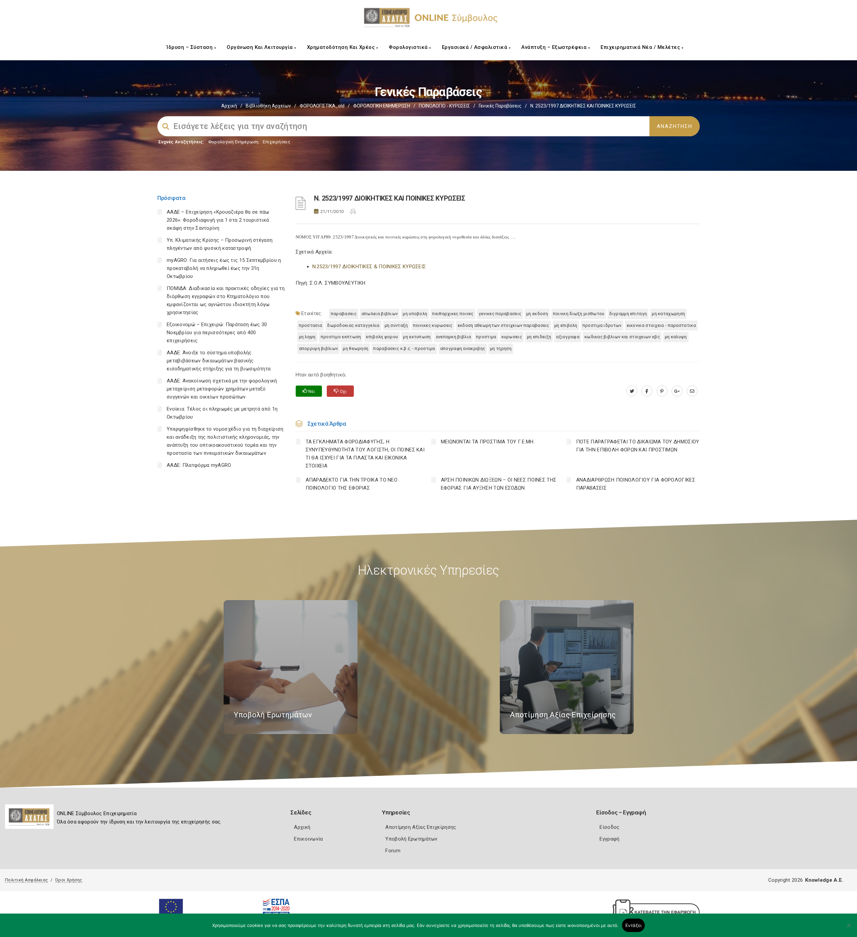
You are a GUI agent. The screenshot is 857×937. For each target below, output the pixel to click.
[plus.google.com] (677, 391)
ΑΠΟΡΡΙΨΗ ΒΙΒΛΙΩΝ (318, 348)
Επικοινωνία (308, 839)
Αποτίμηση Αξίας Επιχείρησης (420, 827)
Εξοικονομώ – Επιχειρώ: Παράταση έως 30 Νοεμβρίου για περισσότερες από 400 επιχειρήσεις (217, 332)
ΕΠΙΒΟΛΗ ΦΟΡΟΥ (382, 336)
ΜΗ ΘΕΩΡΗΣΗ (355, 348)
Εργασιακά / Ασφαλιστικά (475, 47)
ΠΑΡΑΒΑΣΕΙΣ (344, 313)
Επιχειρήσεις (276, 141)
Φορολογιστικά (409, 47)
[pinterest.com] (662, 391)
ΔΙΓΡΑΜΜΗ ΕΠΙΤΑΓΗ (628, 313)
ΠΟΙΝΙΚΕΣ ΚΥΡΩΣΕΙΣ (433, 325)
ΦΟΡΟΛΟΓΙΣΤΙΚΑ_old (322, 106)
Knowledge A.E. (824, 880)
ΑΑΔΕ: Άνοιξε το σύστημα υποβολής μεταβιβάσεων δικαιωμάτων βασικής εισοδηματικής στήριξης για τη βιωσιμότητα (218, 361)
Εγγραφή (609, 839)
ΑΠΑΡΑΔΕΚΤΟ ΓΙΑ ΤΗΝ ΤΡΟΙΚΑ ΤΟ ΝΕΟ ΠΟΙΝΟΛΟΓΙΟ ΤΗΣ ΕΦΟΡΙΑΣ (352, 484)
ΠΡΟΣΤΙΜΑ (486, 336)
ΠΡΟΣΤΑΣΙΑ (310, 325)
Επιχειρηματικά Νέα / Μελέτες (641, 47)
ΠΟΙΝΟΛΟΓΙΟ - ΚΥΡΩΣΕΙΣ (444, 106)
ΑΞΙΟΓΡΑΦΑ (567, 336)
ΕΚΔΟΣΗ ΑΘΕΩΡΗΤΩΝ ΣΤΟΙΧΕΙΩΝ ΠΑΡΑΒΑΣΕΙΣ (503, 325)
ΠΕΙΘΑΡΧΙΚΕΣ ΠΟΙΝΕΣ (452, 313)
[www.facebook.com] (646, 391)
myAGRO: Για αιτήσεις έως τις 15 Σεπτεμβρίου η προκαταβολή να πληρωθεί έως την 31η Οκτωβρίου (224, 268)
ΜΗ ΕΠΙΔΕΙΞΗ (539, 336)
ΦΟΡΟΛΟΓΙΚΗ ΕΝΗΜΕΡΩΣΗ (381, 106)
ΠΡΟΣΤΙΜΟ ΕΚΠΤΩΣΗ (341, 336)
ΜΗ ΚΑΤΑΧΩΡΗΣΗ (668, 313)
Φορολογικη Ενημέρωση (233, 141)
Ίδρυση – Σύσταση (190, 47)
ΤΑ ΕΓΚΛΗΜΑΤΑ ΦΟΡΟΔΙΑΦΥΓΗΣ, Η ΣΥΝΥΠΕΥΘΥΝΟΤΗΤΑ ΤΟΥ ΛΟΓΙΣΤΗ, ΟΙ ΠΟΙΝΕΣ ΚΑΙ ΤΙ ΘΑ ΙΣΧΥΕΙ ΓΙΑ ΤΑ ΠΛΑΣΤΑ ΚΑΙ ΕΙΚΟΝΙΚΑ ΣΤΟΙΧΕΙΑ (365, 454)
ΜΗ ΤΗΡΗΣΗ (501, 348)
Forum (392, 851)
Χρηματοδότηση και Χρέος (341, 47)
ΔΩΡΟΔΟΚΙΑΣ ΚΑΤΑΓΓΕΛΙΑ (353, 325)
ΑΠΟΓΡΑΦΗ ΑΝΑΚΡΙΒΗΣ (462, 348)
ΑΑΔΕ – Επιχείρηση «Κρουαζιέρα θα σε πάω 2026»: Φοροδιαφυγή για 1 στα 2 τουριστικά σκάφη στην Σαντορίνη (218, 220)
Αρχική (229, 106)
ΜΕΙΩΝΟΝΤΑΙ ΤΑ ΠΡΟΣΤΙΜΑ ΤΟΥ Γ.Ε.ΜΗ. (488, 442)
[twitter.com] (631, 391)
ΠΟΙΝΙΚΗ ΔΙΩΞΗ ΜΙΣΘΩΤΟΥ (579, 313)
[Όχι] (848, 928)
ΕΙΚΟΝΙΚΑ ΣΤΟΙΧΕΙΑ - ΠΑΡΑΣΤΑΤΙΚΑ (661, 325)
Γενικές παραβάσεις (500, 106)
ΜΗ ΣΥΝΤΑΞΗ (396, 325)
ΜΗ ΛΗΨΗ (307, 336)
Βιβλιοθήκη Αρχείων (268, 106)
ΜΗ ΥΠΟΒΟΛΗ (415, 313)
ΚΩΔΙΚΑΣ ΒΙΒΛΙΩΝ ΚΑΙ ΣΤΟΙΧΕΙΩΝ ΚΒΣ (622, 336)
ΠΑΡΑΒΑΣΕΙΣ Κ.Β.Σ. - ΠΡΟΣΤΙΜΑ (404, 348)
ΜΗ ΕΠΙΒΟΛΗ (565, 325)
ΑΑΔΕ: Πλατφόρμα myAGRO (199, 465)
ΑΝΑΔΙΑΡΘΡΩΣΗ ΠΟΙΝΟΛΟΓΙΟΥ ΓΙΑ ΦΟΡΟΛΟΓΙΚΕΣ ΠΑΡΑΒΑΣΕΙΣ (635, 484)
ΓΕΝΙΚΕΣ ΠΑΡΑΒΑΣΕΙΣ (500, 313)
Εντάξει (633, 925)
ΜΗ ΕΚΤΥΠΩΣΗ (417, 336)
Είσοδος (609, 827)
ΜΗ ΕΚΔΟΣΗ (537, 313)
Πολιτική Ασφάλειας (26, 879)
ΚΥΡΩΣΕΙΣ (511, 336)
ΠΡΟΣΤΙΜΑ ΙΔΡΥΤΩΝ (602, 325)
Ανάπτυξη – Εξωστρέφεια (554, 47)
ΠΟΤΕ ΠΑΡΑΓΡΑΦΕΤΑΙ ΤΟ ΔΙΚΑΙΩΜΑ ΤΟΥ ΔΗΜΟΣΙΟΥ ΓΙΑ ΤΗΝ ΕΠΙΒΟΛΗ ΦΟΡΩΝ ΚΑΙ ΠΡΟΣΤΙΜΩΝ (637, 446)
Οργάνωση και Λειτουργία (260, 47)
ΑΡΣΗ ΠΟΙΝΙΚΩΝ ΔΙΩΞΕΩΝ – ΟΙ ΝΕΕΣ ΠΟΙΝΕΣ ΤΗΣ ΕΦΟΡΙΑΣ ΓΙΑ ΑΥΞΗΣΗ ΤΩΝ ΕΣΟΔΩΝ (499, 484)
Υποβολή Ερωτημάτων (411, 839)
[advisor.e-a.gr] (692, 391)
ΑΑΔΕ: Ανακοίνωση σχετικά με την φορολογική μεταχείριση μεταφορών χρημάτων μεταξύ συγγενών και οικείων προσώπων (222, 389)
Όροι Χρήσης (68, 879)
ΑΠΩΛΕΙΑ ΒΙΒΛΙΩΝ (380, 313)
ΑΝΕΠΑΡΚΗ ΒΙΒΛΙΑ (453, 336)
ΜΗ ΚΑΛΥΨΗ (676, 336)
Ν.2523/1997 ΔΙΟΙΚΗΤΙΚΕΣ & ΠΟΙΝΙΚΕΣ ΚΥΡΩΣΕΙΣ (369, 267)
